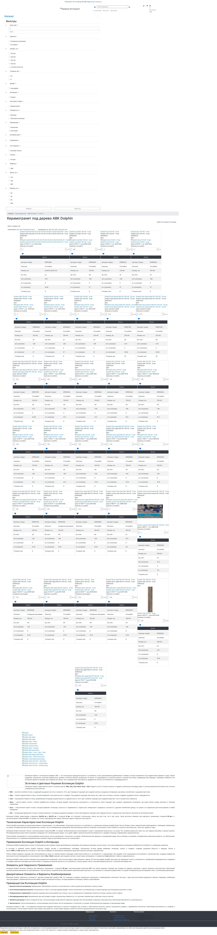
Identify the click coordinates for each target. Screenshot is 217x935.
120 (12, 181)
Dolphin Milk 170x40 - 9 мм (23, 296)
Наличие (13, 36)
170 (12, 177)
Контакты (106, 10)
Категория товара (16, 101)
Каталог (9, 16)
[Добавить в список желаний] (23, 254)
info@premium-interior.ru (94, 2)
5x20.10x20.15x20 (17, 67)
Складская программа (18, 41)
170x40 (13, 53)
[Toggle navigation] (97, 16)
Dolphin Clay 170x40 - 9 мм (110, 231)
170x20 (13, 60)
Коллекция (13, 92)
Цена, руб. (13, 25)
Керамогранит (15, 106)
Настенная (14, 131)
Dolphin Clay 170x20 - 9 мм (53, 361)
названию (27, 229)
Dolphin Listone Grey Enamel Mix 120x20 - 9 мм (153, 491)
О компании (97, 10)
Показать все (62, 229)
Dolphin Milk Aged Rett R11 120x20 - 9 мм (57, 579)
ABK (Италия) (32, 213)
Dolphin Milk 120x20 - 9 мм (22, 579)
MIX (12, 184)
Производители (20, 213)
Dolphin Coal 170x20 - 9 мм (84, 361)
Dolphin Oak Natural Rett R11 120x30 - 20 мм (27, 361)
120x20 (13, 64)
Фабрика (13, 163)
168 (56, 229)
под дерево (14, 88)
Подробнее (4, 932)
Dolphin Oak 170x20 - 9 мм (53, 426)
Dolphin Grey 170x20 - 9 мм (115, 361)
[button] (144, 5)
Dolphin (13, 97)
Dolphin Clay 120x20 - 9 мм (84, 426)
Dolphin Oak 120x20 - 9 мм (146, 579)
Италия (13, 159)
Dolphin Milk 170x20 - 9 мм (146, 361)
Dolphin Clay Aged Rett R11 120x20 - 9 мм (120, 426)
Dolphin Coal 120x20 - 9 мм (146, 426)
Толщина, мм (14, 71)
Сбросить (77, 208)
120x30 (13, 57)
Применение (14, 122)
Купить (44, 257)
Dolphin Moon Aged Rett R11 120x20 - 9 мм (120, 579)
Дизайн (12, 83)
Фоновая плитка (16, 150)
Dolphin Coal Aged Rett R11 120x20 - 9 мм (26, 491)
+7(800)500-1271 (69, 2)
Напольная (14, 127)
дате (33, 229)
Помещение (14, 140)
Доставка (114, 10)
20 (11, 76)
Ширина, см (14, 188)
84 (52, 229)
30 (11, 196)
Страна (12, 155)
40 (11, 193)
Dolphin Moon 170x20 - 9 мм (22, 426)
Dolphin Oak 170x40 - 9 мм (83, 296)
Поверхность (14, 110)
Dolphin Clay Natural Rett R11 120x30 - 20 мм (120, 296)
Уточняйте (14, 44)
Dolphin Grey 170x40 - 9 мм (140, 231)
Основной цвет (15, 135)
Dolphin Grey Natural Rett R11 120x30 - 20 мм (151, 296)
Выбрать (29, 208)
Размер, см (14, 49)
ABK (12, 168)
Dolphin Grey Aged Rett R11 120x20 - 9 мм (89, 491)
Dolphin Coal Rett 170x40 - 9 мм (80, 231)
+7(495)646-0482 (119, 918)
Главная (10, 213)
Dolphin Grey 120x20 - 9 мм (53, 491)
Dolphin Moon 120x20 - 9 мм (84, 579)
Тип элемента (14, 146)
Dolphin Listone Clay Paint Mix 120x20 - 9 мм (121, 491)
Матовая (13, 115)
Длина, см (13, 172)
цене (21, 229)
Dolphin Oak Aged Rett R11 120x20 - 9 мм (88, 668)
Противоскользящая (17, 118)
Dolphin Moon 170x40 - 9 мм (53, 296)
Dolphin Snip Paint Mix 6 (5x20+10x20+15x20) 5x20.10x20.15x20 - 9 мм (44, 231)
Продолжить (14, 932)
